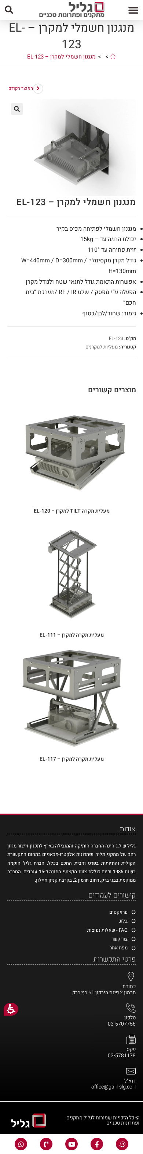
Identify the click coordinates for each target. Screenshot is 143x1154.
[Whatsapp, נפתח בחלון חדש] (21, 1144)
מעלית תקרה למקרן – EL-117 (72, 759)
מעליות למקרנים (101, 346)
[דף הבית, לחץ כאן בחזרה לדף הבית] (113, 57)
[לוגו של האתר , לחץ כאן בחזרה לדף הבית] (71, 10)
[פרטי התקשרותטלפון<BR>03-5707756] (131, 1008)
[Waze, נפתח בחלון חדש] (122, 1144)
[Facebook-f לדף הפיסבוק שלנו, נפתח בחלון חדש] (97, 1144)
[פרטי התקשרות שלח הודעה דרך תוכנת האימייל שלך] (131, 1071)
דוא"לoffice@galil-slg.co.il (113, 1084)
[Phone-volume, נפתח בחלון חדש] (46, 1144)
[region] (71, 59)
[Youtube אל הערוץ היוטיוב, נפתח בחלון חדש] (71, 1144)
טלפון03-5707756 (122, 1021)
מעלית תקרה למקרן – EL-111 (72, 635)
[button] (133, 10)
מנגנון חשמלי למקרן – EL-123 (61, 57)
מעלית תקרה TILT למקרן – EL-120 (72, 511)
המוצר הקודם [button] (20, 88)
